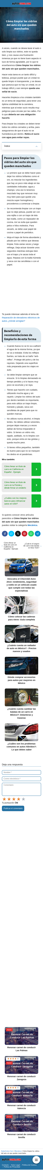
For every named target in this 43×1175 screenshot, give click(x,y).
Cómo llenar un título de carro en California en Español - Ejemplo (11, 546)
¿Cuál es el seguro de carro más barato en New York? (31, 546)
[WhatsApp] (31, 533)
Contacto (5, 1165)
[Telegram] (37, 533)
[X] (18, 533)
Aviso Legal (15, 1165)
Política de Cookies (29, 1165)
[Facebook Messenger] (11, 533)
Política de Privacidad (12, 1167)
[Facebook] (5, 533)
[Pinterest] (24, 533)
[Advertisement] (21, 290)
